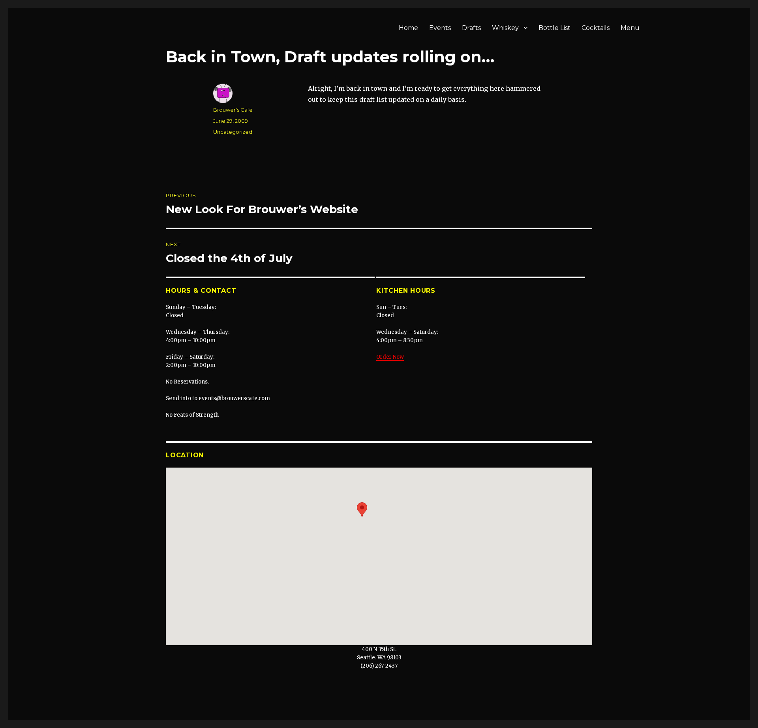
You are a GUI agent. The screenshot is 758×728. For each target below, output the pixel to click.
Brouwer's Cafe (233, 110)
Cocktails (596, 28)
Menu (630, 28)
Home (408, 28)
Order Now (390, 357)
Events (440, 28)
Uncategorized (232, 132)
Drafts (471, 28)
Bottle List (554, 28)
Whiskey (505, 28)
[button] (362, 509)
